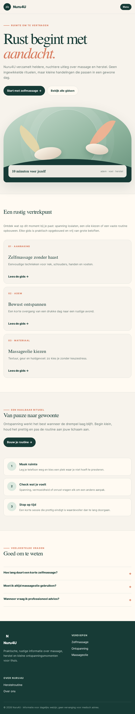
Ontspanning (80, 648)
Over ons (9, 691)
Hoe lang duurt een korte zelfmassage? (30, 572)
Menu (126, 7)
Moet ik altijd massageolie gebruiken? (30, 585)
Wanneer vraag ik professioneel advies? (31, 599)
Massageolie (80, 655)
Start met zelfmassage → (24, 90)
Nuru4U (19, 7)
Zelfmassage (80, 642)
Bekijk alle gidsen (63, 90)
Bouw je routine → (19, 442)
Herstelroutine (13, 685)
